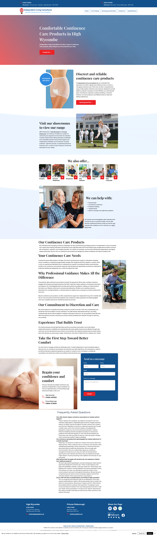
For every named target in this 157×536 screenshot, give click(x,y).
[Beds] (102, 177)
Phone (102, 362)
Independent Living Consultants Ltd (88, 83)
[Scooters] (49, 177)
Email (85, 370)
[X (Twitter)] (115, 508)
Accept (150, 533)
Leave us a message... (90, 378)
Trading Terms (90, 526)
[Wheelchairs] (75, 177)
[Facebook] (110, 508)
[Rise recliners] (89, 177)
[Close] (155, 533)
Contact (73, 347)
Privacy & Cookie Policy (78, 526)
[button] (95, 11)
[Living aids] (115, 177)
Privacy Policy (65, 533)
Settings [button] (134, 533)
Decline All (141, 533)
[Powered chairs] (62, 177)
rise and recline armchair (50, 298)
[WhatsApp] (120, 508)
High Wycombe (55, 132)
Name (85, 362)
